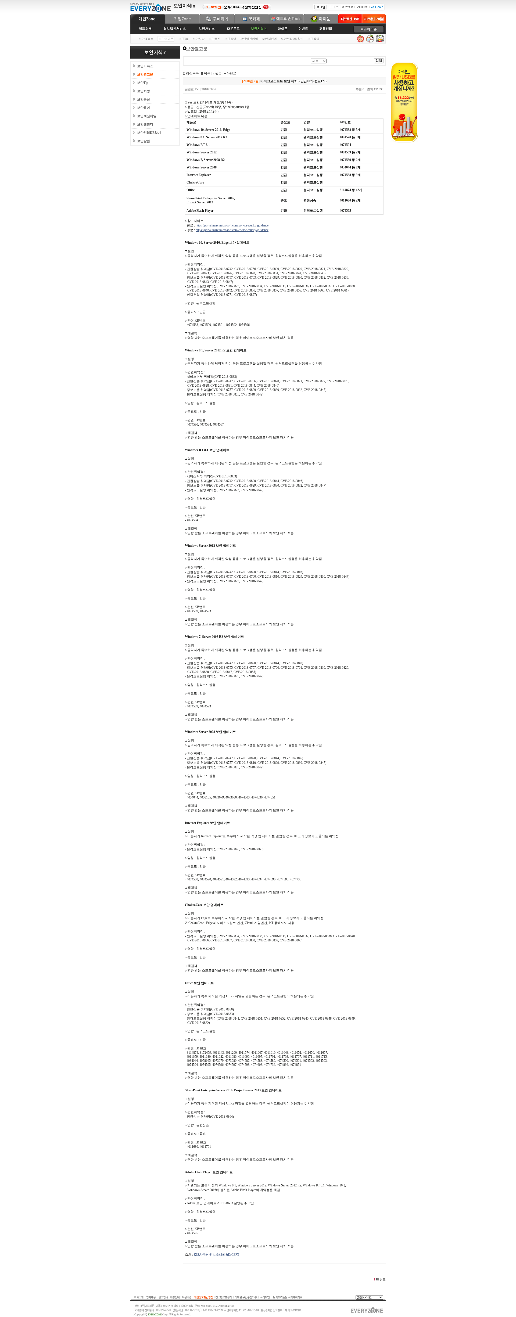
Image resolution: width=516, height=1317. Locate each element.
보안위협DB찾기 (149, 133)
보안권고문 (145, 74)
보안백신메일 (249, 38)
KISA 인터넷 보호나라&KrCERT (216, 1255)
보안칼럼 (313, 38)
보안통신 (214, 38)
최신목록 (192, 73)
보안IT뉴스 (146, 38)
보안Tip (183, 38)
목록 (206, 73)
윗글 (218, 73)
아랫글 (231, 73)
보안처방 (199, 38)
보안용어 (230, 38)
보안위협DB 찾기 (292, 38)
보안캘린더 (269, 38)
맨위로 (381, 1279)
